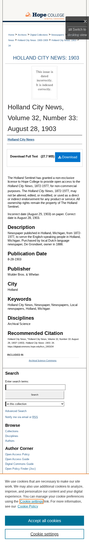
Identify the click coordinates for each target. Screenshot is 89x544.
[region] (44, 509)
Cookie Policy (28, 506)
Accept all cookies (44, 520)
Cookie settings (31, 501)
